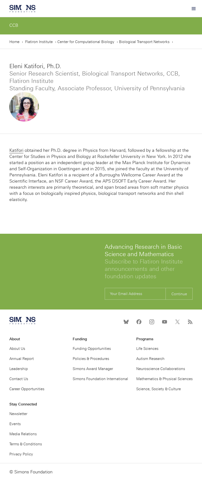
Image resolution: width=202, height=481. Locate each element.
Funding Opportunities (92, 348)
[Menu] (193, 8)
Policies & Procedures (91, 359)
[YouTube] (164, 321)
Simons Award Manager (93, 369)
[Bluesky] (126, 321)
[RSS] (190, 321)
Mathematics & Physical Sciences (164, 379)
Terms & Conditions (25, 444)
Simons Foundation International (100, 379)
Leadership (18, 369)
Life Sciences (147, 348)
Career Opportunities (26, 389)
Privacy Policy (21, 454)
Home (14, 42)
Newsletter (18, 414)
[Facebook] (138, 321)
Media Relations (23, 434)
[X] (177, 321)
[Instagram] (151, 321)
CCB (13, 25)
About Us (17, 348)
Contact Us (18, 379)
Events (15, 424)
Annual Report (21, 359)
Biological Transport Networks (144, 42)
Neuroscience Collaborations (160, 369)
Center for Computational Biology (85, 42)
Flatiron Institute (39, 42)
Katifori (16, 150)
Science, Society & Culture (158, 389)
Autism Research (150, 359)
